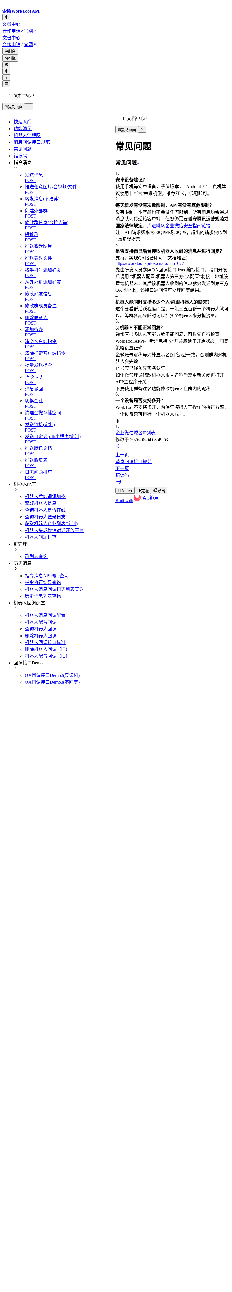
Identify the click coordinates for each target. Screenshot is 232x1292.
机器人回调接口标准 (45, 642)
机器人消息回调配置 (45, 615)
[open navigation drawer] (6, 77)
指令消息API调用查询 (46, 575)
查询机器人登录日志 (45, 516)
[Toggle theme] (6, 17)
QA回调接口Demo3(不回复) (52, 682)
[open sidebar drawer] (6, 84)
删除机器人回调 (41, 635)
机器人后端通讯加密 (45, 496)
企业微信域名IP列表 (135, 432)
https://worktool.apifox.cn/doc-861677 (149, 263)
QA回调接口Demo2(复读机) (52, 675)
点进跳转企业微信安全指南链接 (178, 225)
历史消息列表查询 (43, 596)
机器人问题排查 (41, 537)
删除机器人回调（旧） (47, 649)
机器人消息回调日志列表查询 (54, 589)
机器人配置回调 (41, 622)
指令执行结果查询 (43, 582)
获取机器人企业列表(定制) (51, 523)
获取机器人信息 (41, 503)
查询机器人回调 (41, 628)
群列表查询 (36, 556)
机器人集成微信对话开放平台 (54, 530)
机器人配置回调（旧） (47, 656)
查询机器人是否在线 (45, 510)
